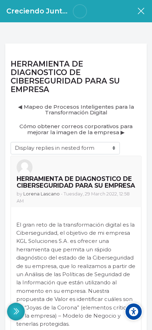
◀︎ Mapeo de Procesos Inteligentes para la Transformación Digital (76, 109)
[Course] (141, 11)
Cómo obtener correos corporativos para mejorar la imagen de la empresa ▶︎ (76, 129)
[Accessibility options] (133, 311)
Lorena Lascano (41, 194)
